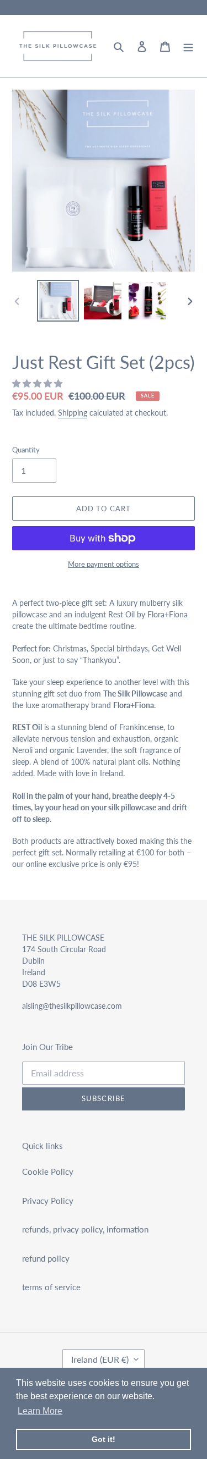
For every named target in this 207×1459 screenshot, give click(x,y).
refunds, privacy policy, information (85, 1229)
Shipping (72, 412)
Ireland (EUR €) (100, 1359)
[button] (38, 383)
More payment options (103, 564)
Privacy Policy (47, 1201)
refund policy (46, 1258)
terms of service (51, 1287)
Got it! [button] (103, 1439)
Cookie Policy (47, 1171)
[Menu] (188, 46)
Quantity (26, 449)
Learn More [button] (40, 1411)
